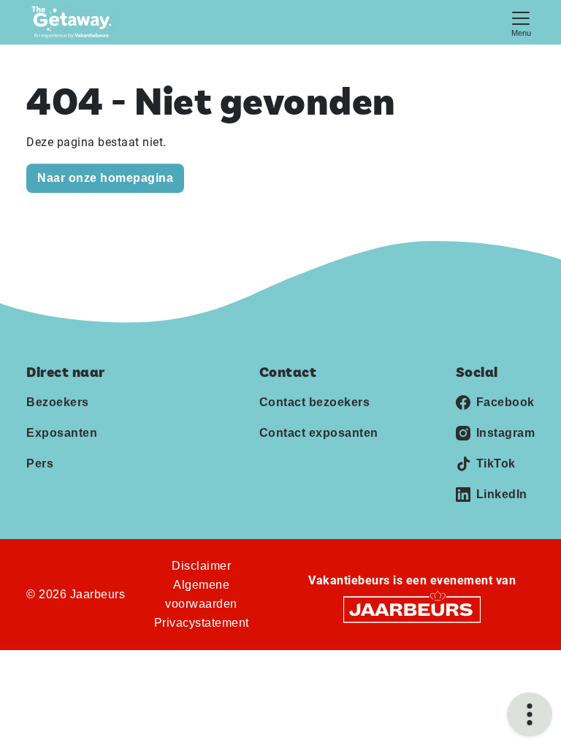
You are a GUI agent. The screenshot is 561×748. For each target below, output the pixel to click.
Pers (39, 463)
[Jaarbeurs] (412, 609)
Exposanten (61, 433)
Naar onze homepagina (105, 178)
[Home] (75, 22)
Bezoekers (57, 402)
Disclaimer (201, 566)
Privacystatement (201, 623)
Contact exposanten (318, 433)
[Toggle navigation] (521, 22)
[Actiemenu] (529, 714)
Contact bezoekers (314, 402)
